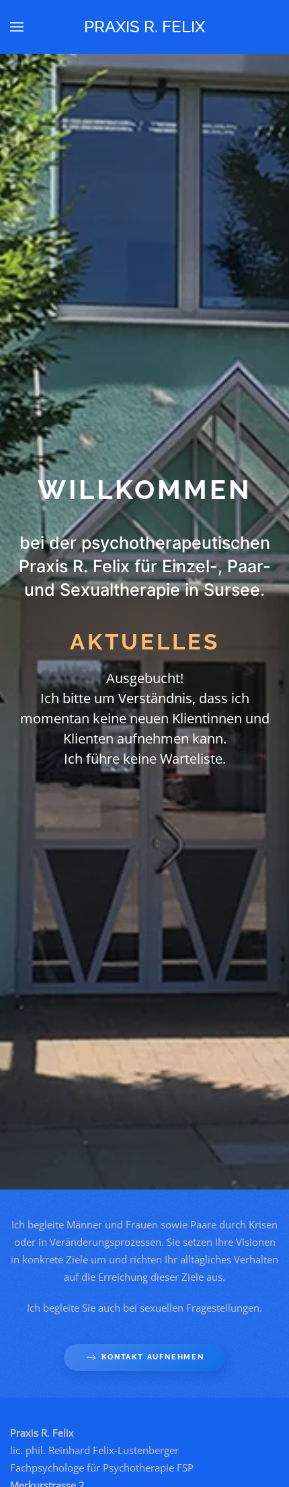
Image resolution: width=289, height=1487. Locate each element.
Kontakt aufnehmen (152, 1357)
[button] (17, 27)
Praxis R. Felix (144, 26)
